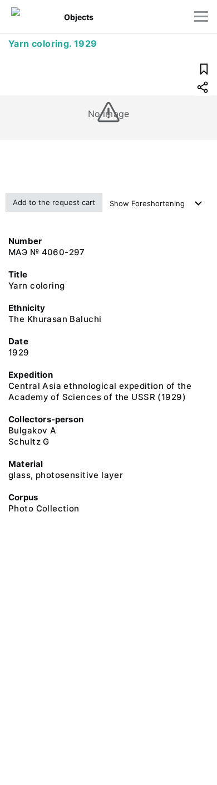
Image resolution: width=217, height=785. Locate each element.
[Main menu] (201, 16)
